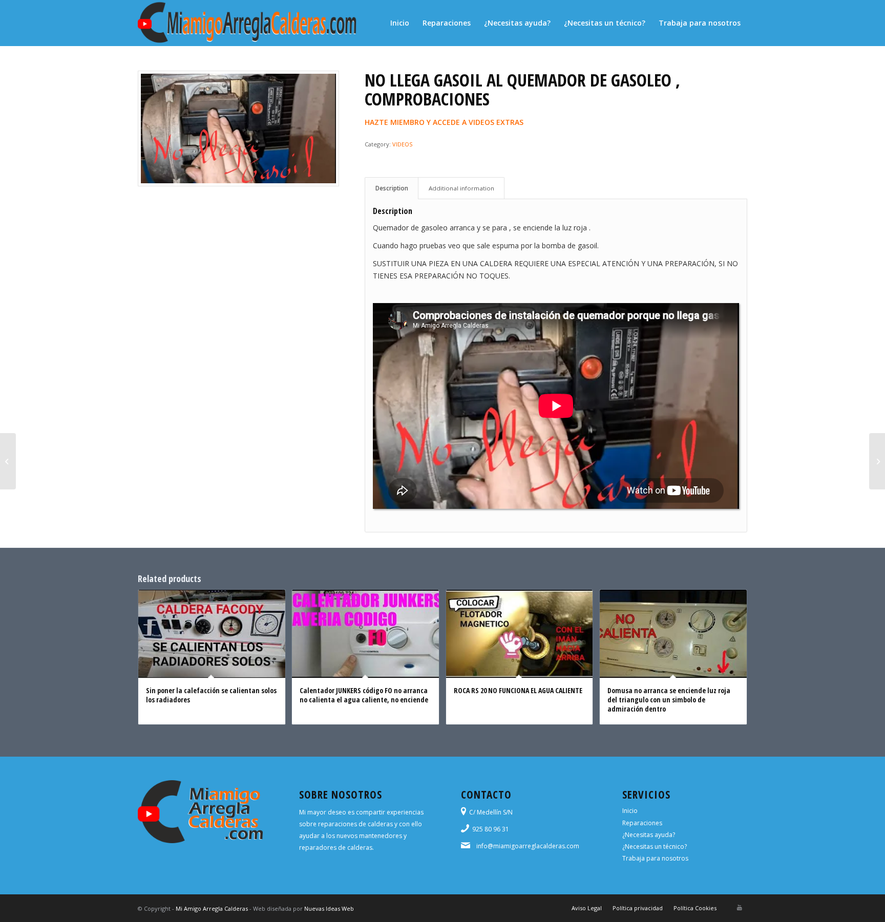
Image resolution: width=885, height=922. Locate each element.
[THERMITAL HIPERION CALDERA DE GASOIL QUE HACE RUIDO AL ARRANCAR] (877, 461)
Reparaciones (642, 823)
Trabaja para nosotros (655, 858)
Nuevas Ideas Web (329, 908)
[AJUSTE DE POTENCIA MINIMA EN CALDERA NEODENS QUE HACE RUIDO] (8, 461)
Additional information (461, 188)
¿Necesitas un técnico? (654, 846)
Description (391, 188)
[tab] (391, 188)
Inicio (630, 810)
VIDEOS (402, 144)
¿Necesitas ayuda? (648, 834)
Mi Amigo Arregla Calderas (212, 908)
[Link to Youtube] (739, 907)
